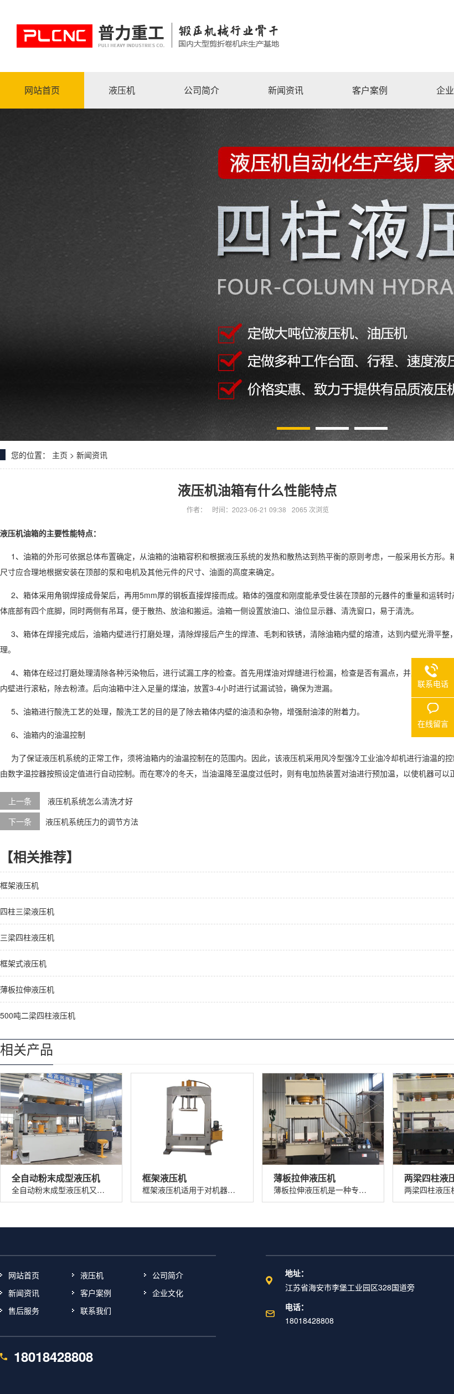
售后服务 (23, 1310)
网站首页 (23, 1274)
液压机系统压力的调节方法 (91, 821)
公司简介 (167, 1274)
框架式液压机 (23, 963)
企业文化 (167, 1292)
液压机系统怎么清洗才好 (90, 800)
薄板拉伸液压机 (27, 989)
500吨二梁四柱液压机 (37, 1015)
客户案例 (95, 1292)
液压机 (11, 532)
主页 (60, 454)
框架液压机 (19, 885)
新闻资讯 (91, 454)
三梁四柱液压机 (27, 937)
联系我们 (95, 1310)
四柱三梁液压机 (27, 911)
